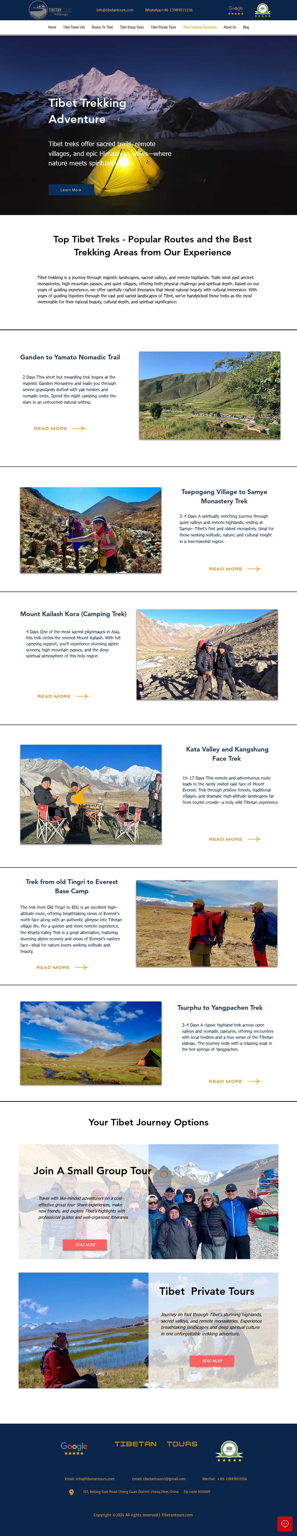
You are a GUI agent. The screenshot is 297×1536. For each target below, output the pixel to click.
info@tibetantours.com (114, 10)
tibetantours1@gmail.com (164, 1478)
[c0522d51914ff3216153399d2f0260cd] (262, 9)
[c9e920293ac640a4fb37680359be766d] (235, 10)
